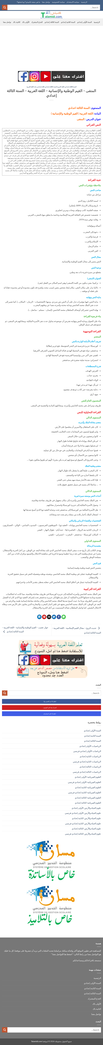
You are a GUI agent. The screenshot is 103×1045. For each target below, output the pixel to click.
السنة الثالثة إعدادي (52, 22)
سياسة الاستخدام (73, 2)
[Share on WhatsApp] (63, 617)
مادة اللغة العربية (32, 87)
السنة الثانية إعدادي (68, 22)
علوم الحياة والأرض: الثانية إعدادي (86, 818)
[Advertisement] (51, 46)
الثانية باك (16, 22)
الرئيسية (84, 2)
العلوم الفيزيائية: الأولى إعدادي (88, 777)
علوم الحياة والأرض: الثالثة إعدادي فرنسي (83, 833)
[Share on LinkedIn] (39, 617)
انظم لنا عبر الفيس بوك (49, 701)
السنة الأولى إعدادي (84, 22)
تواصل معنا (46, 2)
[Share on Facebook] (59, 617)
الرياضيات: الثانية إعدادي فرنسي (87, 761)
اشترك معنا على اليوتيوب (50, 707)
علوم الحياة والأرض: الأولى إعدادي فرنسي (83, 813)
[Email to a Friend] (49, 617)
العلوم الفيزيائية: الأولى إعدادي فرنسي (84, 782)
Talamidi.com (36, 1041)
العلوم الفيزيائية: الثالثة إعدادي (88, 797)
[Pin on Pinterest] (44, 617)
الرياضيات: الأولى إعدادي (90, 746)
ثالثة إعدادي (40, 87)
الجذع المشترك (37, 22)
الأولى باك (26, 22)
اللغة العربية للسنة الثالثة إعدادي (54, 87)
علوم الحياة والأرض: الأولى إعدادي (86, 808)
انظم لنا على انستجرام (50, 713)
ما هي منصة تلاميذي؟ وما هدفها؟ (28, 2)
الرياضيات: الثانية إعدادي (90, 756)
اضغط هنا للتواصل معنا (62, 954)
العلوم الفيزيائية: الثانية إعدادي (88, 787)
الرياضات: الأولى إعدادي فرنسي (87, 751)
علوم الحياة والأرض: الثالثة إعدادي (86, 828)
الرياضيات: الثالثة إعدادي (90, 766)
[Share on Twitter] (54, 617)
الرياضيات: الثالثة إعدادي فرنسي (87, 772)
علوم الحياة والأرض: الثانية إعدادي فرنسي (83, 823)
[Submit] (4, 7)
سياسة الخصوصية (58, 2)
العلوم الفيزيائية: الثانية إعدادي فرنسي (84, 792)
